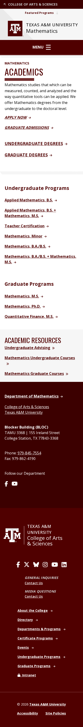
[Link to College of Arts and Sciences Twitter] (27, 564)
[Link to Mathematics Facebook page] (6, 484)
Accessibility (27, 713)
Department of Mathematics (32, 396)
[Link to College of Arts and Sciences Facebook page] (18, 564)
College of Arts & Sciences (27, 406)
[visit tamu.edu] (14, 535)
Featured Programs (39, 13)
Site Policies (55, 713)
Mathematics (42, 30)
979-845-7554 (29, 453)
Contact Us (34, 583)
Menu (38, 47)
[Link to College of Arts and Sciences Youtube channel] (54, 564)
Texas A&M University (24, 412)
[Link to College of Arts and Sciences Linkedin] (64, 564)
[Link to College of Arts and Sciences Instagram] (45, 564)
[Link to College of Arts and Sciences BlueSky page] (36, 564)
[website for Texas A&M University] (16, 28)
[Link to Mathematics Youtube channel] (15, 484)
